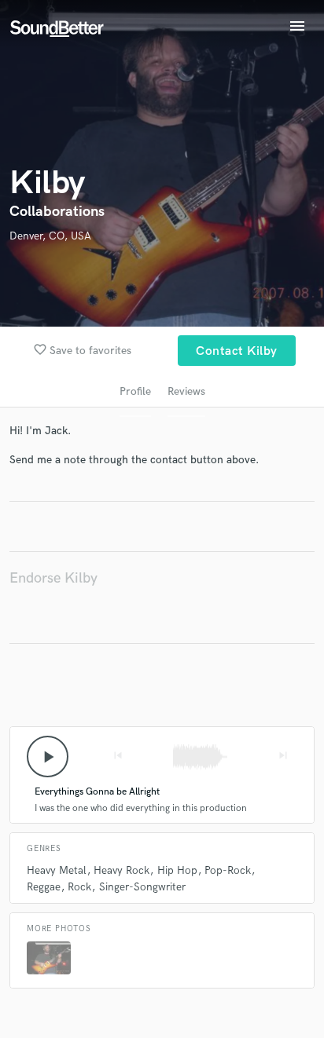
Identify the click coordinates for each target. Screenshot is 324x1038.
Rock (79, 887)
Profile (135, 391)
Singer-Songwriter (142, 887)
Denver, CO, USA (50, 236)
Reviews (186, 391)
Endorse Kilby (53, 578)
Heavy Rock (121, 870)
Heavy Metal (57, 870)
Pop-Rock (227, 870)
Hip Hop (177, 870)
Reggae (44, 887)
